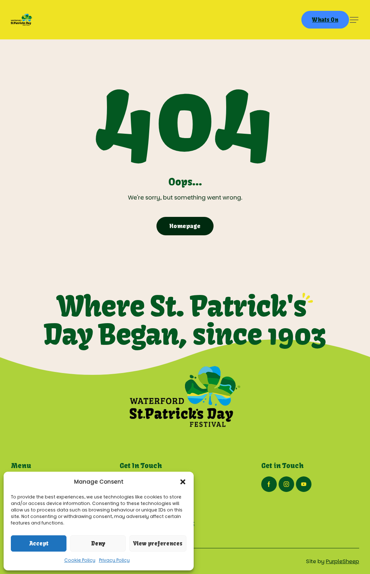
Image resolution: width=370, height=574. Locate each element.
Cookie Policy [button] (79, 560)
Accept (38, 543)
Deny (98, 543)
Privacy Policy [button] (114, 560)
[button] (182, 481)
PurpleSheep (342, 561)
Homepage (185, 226)
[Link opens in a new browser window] (269, 484)
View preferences (157, 543)
